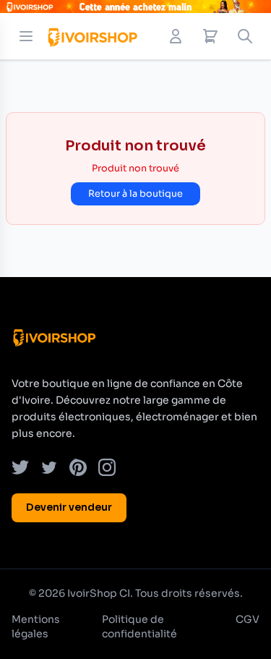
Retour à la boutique (135, 194)
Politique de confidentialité (139, 626)
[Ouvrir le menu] (26, 36)
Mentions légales (36, 626)
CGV (247, 619)
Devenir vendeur (69, 507)
